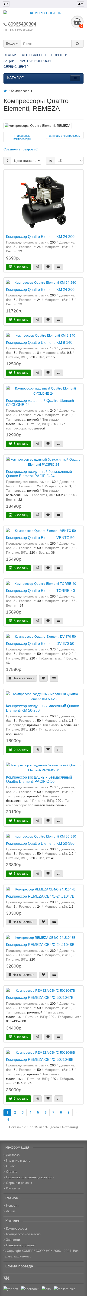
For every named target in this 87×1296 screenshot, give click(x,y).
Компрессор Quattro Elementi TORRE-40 (40, 590)
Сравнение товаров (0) (21, 149)
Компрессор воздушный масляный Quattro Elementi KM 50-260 (42, 708)
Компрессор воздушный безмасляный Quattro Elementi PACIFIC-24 (39, 473)
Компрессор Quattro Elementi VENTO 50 (40, 538)
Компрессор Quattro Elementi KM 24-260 (40, 289)
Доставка (13, 1155)
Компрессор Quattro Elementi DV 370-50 (40, 643)
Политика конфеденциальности (30, 1177)
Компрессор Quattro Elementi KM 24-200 (40, 236)
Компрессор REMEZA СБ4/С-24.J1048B (40, 944)
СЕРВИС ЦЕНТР (16, 66)
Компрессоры (16, 1228)
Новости (12, 1205)
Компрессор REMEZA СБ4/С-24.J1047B (40, 896)
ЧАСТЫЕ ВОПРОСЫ (35, 61)
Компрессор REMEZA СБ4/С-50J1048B (40, 1059)
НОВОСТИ (59, 55)
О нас (10, 1166)
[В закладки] (48, 267)
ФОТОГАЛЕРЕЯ (34, 55)
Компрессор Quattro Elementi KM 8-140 (39, 342)
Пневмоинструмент (20, 1245)
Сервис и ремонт (19, 1183)
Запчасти (13, 1239)
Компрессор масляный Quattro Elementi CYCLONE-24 (40, 402)
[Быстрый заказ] (37, 267)
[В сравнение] (59, 267)
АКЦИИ (8, 61)
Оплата (11, 1171)
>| (7, 1119)
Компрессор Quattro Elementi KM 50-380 (40, 843)
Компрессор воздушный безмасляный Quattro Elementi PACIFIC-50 (39, 779)
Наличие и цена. (18, 1160)
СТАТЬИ (9, 55)
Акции (10, 1211)
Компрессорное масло (23, 1234)
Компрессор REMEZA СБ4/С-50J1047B (40, 997)
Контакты (13, 1188)
